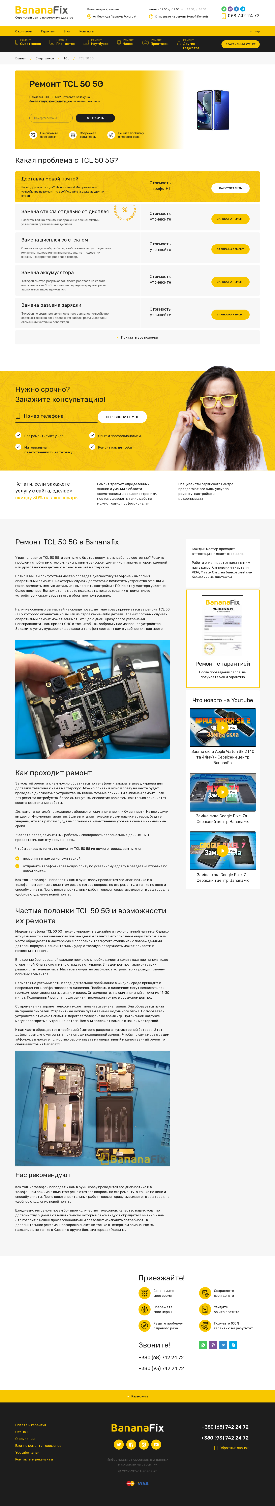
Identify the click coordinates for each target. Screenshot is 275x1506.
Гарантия (48, 31)
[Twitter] (119, 1445)
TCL (66, 58)
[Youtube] (156, 1445)
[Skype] (242, 8)
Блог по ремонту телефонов (38, 1446)
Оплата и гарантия (31, 1425)
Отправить (95, 117)
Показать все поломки (139, 337)
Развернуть (139, 1396)
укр (257, 31)
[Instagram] (144, 1445)
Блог (67, 31)
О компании (23, 31)
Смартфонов (45, 58)
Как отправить (230, 188)
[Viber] (230, 8)
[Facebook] (131, 1445)
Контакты (86, 31)
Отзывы (21, 1432)
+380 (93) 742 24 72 (161, 1368)
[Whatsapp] (223, 8)
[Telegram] (236, 8)
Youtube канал (27, 1452)
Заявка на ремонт (230, 218)
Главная (20, 58)
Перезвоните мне (122, 417)
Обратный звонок (234, 1448)
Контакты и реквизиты (34, 1459)
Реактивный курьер (241, 44)
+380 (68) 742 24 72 (161, 1357)
